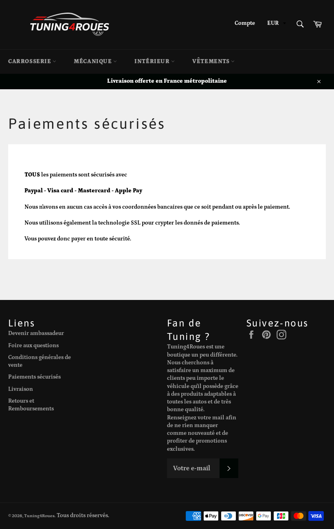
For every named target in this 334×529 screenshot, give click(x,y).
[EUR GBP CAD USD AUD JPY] (275, 24)
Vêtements (211, 61)
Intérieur (152, 61)
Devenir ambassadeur (36, 333)
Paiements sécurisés (34, 377)
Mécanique (93, 61)
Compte (245, 23)
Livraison (20, 389)
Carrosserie (30, 61)
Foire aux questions (33, 345)
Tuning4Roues (39, 515)
